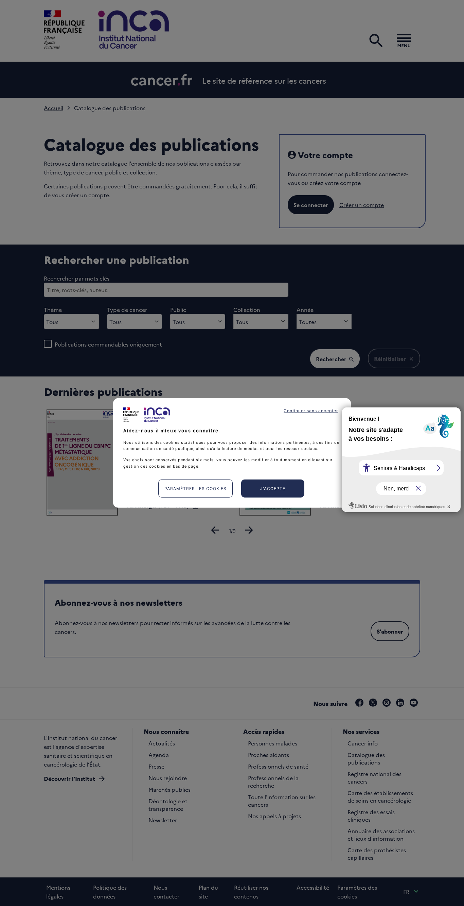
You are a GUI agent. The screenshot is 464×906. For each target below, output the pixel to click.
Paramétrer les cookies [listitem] (195, 488)
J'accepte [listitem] (272, 488)
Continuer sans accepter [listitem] (311, 410)
